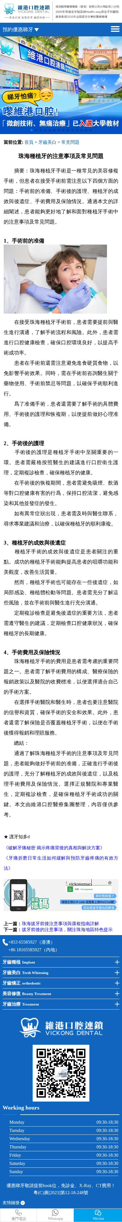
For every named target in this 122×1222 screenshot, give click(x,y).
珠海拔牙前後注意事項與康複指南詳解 (60, 923)
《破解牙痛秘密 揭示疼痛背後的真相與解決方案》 (54, 847)
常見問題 (70, 142)
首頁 (28, 142)
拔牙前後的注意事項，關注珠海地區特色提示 (67, 929)
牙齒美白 (47, 142)
